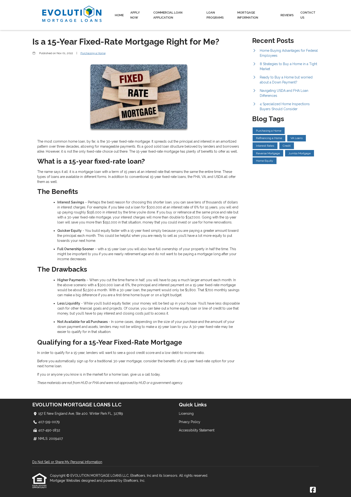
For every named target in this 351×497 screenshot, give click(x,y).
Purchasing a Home (93, 53)
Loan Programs (215, 15)
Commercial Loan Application (167, 15)
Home (119, 15)
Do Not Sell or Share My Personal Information (67, 462)
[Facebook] (313, 490)
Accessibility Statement (196, 430)
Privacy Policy (189, 422)
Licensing (186, 413)
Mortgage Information (247, 15)
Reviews (287, 15)
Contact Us (307, 15)
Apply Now (135, 15)
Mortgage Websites (65, 480)
